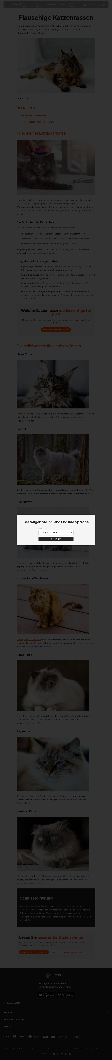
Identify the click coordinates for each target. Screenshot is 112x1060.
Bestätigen (56, 539)
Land (40, 529)
